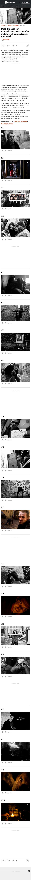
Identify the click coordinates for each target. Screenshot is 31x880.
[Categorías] (2, 2)
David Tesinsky (5, 39)
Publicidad (4, 6)
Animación (17, 6)
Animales (10, 6)
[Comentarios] (13, 45)
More (23, 6)
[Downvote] (7, 45)
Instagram (24, 121)
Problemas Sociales (13, 25)
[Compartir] (27, 45)
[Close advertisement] (29, 871)
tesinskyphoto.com (7, 124)
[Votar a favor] (2, 150)
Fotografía (4, 25)
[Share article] (27, 132)
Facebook (17, 121)
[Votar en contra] (5, 150)
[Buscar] (19, 2)
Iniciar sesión (25, 2)
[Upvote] (3, 45)
